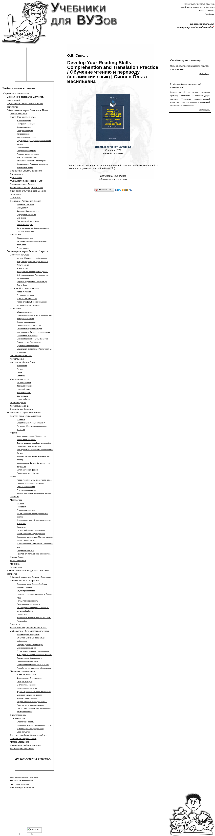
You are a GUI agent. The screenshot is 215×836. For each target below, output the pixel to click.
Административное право (28, 154)
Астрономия (16, 567)
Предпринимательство (26, 214)
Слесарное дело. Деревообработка (32, 584)
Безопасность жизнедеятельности (26, 187)
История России (24, 292)
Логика (20, 369)
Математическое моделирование (31, 534)
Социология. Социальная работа (26, 171)
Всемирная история (25, 295)
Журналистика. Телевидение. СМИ (26, 181)
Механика (14, 564)
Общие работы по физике (28, 473)
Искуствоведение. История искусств (32, 262)
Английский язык (24, 382)
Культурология (23, 265)
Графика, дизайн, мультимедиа (30, 645)
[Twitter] (120, 190)
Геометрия (21, 507)
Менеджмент (22, 208)
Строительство (23, 732)
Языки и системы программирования (33, 651)
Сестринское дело (24, 681)
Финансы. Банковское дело (28, 211)
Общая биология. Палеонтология (31, 423)
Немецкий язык (23, 389)
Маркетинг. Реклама (25, 204)
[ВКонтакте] (116, 190)
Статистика (15, 198)
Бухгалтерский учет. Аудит (28, 221)
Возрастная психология (27, 322)
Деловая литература (25, 231)
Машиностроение (24, 587)
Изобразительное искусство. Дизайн (32, 272)
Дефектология (23, 248)
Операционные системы (27, 661)
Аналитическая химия (26, 490)
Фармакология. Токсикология (29, 678)
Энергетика (22, 614)
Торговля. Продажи (25, 225)
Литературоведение (20, 406)
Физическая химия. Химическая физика (34, 493)
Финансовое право (25, 167)
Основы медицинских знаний (29, 695)
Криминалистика (24, 127)
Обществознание (18, 114)
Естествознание (18, 560)
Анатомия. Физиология (26, 675)
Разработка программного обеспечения (34, 668)
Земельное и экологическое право (31, 161)
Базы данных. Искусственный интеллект (34, 655)
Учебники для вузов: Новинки (19, 88)
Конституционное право (27, 157)
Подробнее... (204, 74)
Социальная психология (27, 335)
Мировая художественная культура (32, 282)
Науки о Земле (17, 557)
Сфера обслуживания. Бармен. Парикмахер (31, 577)
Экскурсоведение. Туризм (22, 184)
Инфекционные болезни (27, 688)
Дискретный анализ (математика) (31, 530)
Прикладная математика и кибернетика (33, 554)
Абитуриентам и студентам (113, 179)
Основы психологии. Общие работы (32, 339)
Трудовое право (23, 134)
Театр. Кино (22, 285)
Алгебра (20, 503)
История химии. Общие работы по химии (34, 480)
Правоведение (23, 147)
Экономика (21, 218)
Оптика (20, 453)
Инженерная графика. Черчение (25, 745)
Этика (19, 372)
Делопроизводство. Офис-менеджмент (33, 228)
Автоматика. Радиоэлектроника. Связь (28, 628)
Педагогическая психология (29, 325)
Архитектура (22, 268)
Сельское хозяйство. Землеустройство (28, 735)
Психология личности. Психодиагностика (34, 315)
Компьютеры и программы (28, 634)
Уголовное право (24, 120)
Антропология (17, 359)
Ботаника (21, 419)
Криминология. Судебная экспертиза (32, 164)
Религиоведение (18, 402)
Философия (22, 366)
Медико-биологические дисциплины (32, 702)
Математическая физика (27, 470)
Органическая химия (26, 487)
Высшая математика (26, 510)
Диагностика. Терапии (26, 685)
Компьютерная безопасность (29, 658)
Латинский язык (23, 399)
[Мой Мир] (127, 190)
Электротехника (18, 715)
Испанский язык (24, 393)
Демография (16, 177)
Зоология (21, 429)
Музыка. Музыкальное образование (32, 258)
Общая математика (25, 550)
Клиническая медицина (27, 698)
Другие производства (26, 591)
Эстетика (21, 376)
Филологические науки (21, 355)
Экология (14, 497)
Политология (16, 174)
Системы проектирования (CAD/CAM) (33, 665)
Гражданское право (25, 131)
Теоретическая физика (26, 440)
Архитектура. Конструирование (30, 728)
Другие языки (22, 396)
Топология (21, 527)
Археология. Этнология (27, 298)
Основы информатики (26, 648)
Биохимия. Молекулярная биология (32, 426)
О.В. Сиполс (78, 55)
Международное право (26, 137)
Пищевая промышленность (28, 604)
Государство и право (26, 124)
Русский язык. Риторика (21, 409)
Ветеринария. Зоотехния (22, 748)
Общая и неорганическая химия (30, 483)
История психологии (25, 319)
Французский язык (24, 386)
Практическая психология (28, 346)
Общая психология (25, 312)
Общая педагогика (25, 238)
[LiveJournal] (130, 190)
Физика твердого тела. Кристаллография (34, 443)
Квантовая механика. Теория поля (31, 436)
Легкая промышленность (27, 601)
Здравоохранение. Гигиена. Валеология (34, 692)
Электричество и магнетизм (29, 446)
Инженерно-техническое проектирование (34, 725)
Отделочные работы (25, 722)
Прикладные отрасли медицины (30, 705)
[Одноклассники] (123, 190)
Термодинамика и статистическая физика (35, 450)
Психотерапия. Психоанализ (29, 342)
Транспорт (15, 624)
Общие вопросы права (26, 151)
